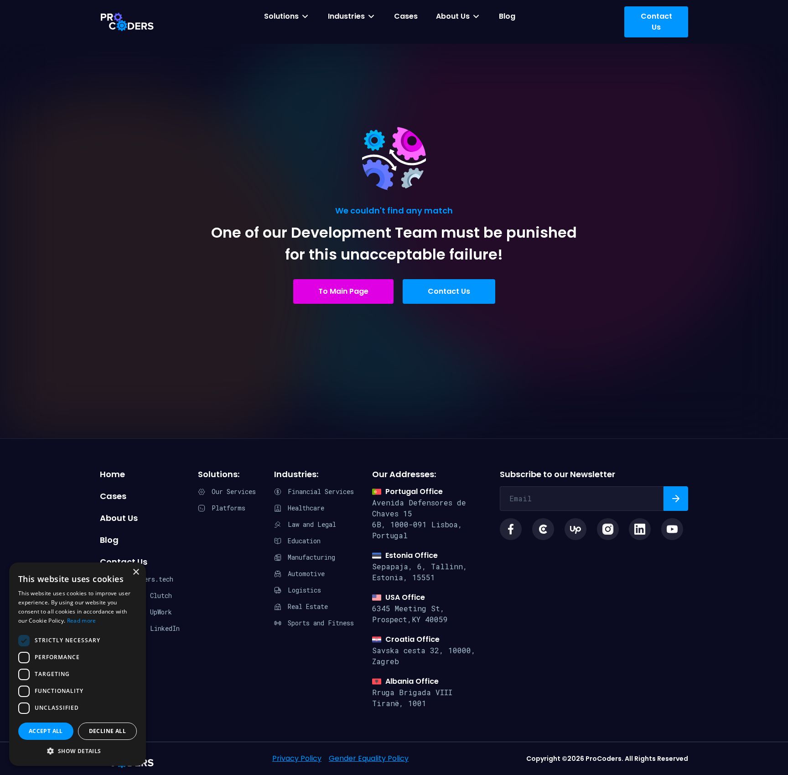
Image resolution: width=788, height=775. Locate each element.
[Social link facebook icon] (511, 529)
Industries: (296, 474)
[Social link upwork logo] (575, 529)
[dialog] (77, 664)
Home (112, 474)
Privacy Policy (296, 758)
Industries (346, 16)
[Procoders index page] (127, 22)
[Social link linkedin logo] (640, 529)
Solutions (281, 16)
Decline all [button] (107, 731)
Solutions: (218, 474)
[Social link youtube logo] (672, 529)
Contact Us (449, 291)
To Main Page (343, 291)
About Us (453, 16)
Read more (81, 620)
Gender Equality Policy (369, 758)
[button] (77, 751)
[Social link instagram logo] (608, 529)
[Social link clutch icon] (543, 529)
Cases (406, 16)
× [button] (135, 572)
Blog (507, 16)
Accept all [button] (46, 731)
